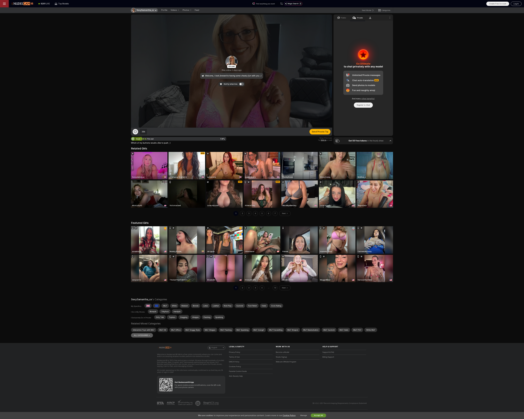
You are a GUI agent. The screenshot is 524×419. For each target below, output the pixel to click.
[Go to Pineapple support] (198, 403)
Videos (175, 10)
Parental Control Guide (238, 371)
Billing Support (328, 357)
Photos (186, 10)
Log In (516, 4)
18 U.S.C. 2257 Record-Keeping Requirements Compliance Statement (339, 403)
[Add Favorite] (135, 131)
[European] (156, 306)
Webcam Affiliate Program (286, 362)
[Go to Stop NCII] (211, 403)
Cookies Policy (235, 367)
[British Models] (148, 306)
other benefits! (368, 99)
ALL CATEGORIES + (142, 335)
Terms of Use (234, 357)
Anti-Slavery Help (236, 376)
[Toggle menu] (4, 3)
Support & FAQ (328, 352)
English (214, 348)
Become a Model (282, 352)
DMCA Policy (234, 362)
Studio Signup (281, 357)
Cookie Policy (289, 415)
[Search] (281, 4)
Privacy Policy (234, 352)
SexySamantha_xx (141, 299)
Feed (197, 10)
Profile (164, 10)
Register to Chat (363, 105)
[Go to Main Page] (22, 3)
